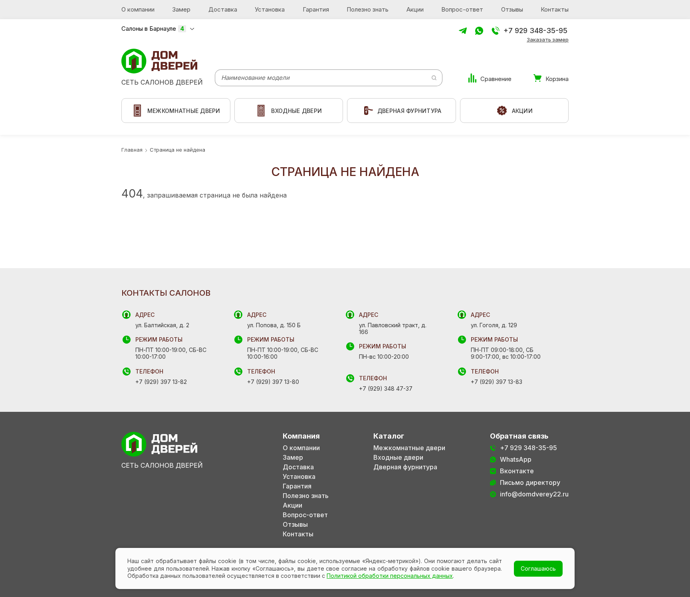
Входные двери (398, 457)
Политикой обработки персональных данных (390, 575)
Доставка (222, 9)
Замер (181, 9)
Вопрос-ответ (462, 9)
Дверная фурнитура (405, 467)
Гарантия (316, 9)
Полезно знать (368, 9)
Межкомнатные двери (409, 448)
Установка (270, 9)
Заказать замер (548, 40)
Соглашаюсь (538, 568)
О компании (138, 9)
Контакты (555, 9)
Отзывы (512, 9)
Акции (415, 9)
